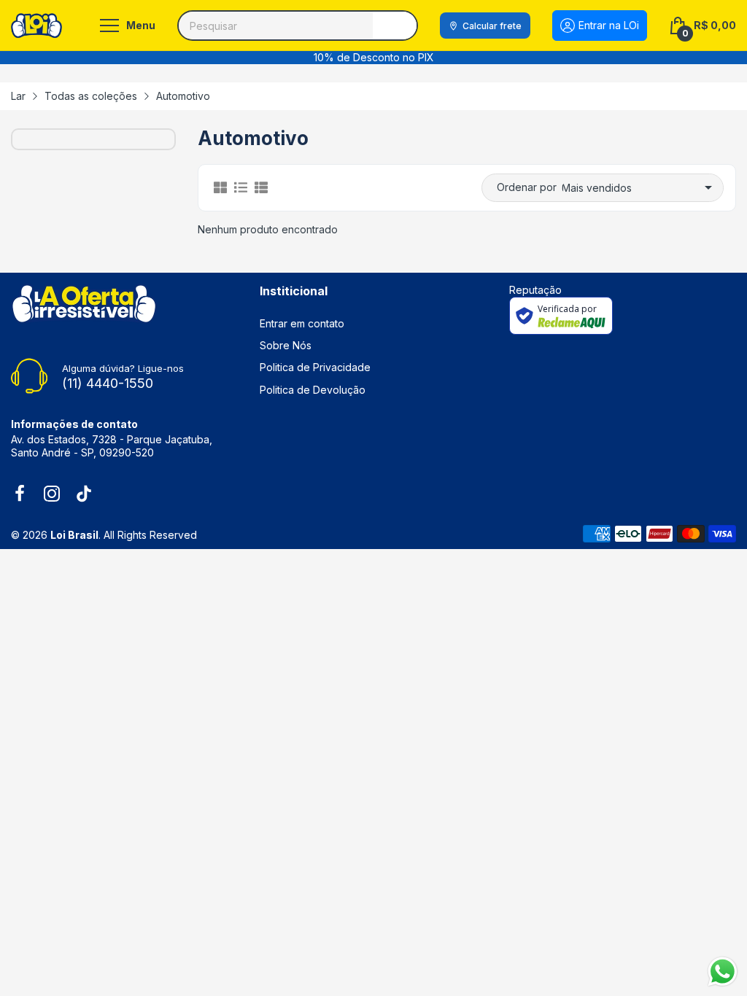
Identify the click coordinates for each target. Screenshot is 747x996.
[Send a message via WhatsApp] (722, 971)
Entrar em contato (302, 323)
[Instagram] (52, 495)
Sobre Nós (285, 345)
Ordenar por (527, 187)
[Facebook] (19, 495)
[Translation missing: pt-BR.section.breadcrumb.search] (395, 25)
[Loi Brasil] (36, 25)
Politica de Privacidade (315, 367)
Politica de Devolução (312, 390)
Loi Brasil (74, 535)
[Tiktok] (84, 495)
